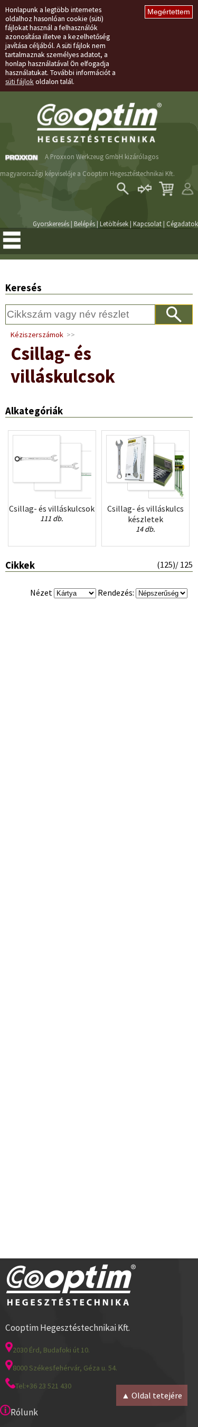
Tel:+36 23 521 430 (43, 1386)
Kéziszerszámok (37, 334)
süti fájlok (19, 81)
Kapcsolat (147, 223)
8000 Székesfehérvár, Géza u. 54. (65, 1368)
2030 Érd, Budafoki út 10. (51, 1350)
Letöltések (114, 223)
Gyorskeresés (51, 223)
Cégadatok (182, 223)
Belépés (84, 223)
